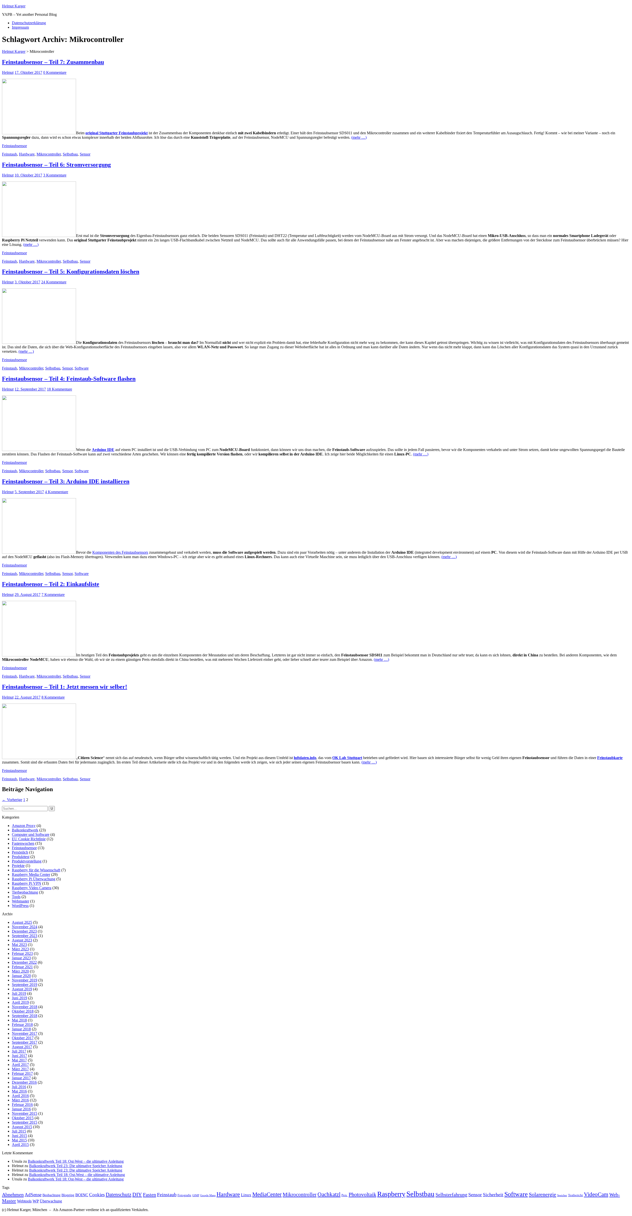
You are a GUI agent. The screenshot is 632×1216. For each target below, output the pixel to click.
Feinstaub (9, 154)
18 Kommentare (59, 389)
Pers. (344, 1195)
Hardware (27, 154)
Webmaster (20, 901)
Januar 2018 (21, 1029)
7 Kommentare (53, 594)
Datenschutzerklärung (29, 23)
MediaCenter (267, 1194)
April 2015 (20, 1144)
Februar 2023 (22, 953)
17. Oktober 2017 (28, 72)
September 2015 (24, 1122)
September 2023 (24, 936)
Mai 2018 (19, 1020)
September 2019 (24, 984)
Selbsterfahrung (451, 1194)
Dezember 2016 (24, 1082)
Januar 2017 (21, 1078)
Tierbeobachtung (25, 892)
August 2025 (22, 922)
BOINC (81, 1195)
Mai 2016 (19, 1091)
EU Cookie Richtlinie (29, 839)
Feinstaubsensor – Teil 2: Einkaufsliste (50, 584)
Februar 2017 (22, 1073)
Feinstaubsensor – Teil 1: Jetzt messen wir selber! (64, 687)
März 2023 (20, 949)
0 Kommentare (54, 72)
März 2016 (20, 1100)
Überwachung (51, 1201)
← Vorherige (12, 800)
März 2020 (20, 971)
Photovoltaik (362, 1194)
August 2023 (22, 940)
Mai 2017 (19, 1060)
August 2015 (22, 1127)
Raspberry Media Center (31, 874)
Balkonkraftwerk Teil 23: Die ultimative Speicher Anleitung (75, 1166)
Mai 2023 (19, 944)
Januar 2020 (21, 976)
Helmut (8, 72)
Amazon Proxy (24, 826)
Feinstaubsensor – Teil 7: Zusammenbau (53, 62)
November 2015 (24, 1113)
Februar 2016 (22, 1104)
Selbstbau (70, 154)
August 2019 (22, 989)
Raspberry (391, 1194)
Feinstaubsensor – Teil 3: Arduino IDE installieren (65, 481)
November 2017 (24, 1033)
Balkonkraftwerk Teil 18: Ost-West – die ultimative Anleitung (76, 1161)
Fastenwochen (23, 843)
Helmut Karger (13, 6)
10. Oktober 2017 (28, 175)
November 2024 (24, 927)
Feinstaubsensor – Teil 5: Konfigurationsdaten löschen (70, 271)
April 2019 (20, 1002)
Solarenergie (542, 1194)
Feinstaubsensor (14, 146)
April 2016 (20, 1096)
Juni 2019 (19, 998)
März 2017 (20, 1069)
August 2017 (22, 1047)
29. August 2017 (27, 594)
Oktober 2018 (23, 1011)
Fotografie (184, 1195)
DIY (137, 1194)
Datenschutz (118, 1194)
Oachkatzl (328, 1194)
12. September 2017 (30, 389)
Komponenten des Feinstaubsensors (120, 552)
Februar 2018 (22, 1024)
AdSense (33, 1194)
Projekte (18, 865)
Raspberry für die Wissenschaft (36, 870)
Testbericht (575, 1195)
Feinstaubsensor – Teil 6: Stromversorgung (56, 164)
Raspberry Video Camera (31, 888)
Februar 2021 (22, 967)
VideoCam (596, 1194)
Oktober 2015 (23, 1118)
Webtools (24, 1201)
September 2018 (24, 1016)
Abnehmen (13, 1194)
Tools (16, 897)
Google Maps (208, 1195)
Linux (246, 1194)
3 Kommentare (54, 175)
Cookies (97, 1194)
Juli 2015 (19, 1131)
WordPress (20, 905)
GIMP (195, 1195)
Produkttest (20, 857)
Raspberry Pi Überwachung (33, 879)
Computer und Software (30, 834)
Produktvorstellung (26, 861)
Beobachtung (51, 1195)
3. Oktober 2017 (27, 282)
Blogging (67, 1195)
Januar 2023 (21, 958)
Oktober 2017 (23, 1038)
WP (36, 1201)
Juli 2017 (19, 1051)
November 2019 (24, 980)
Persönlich (20, 852)
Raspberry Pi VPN (26, 883)
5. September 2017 (29, 492)
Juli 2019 (19, 993)
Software (82, 368)
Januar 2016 (21, 1109)
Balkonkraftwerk (25, 830)
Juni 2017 (19, 1056)
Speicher (562, 1195)
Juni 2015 (19, 1136)
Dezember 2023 (24, 931)
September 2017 (24, 1042)
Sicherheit (493, 1194)
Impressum (20, 27)
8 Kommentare (53, 697)
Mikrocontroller (49, 154)
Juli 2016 (19, 1087)
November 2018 (24, 1007)
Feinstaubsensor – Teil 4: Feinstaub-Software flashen (69, 378)
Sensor (85, 154)
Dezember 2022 (24, 962)
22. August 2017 (27, 697)
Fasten (149, 1194)
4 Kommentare (56, 492)
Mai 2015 (19, 1140)
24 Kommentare (53, 282)
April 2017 (20, 1064)
